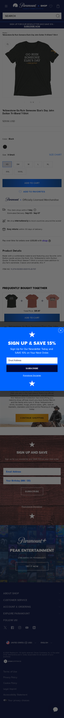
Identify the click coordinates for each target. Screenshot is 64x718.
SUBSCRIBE (32, 368)
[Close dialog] (60, 330)
